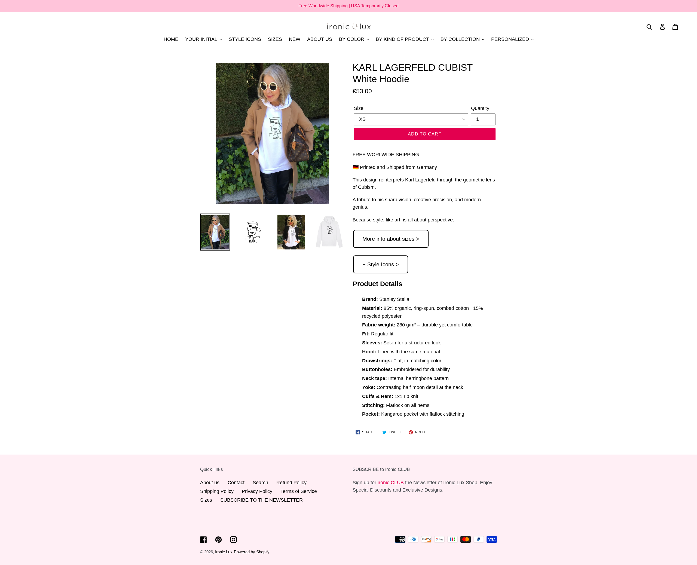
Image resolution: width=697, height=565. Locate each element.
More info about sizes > (390, 239)
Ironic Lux (224, 551)
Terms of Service (298, 491)
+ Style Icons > (380, 264)
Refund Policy (291, 482)
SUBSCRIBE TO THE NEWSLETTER (261, 500)
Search (260, 482)
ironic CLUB (391, 482)
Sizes (206, 500)
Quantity (480, 108)
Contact (236, 482)
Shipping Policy (217, 491)
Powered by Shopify (252, 551)
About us (209, 482)
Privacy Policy (257, 491)
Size (358, 108)
